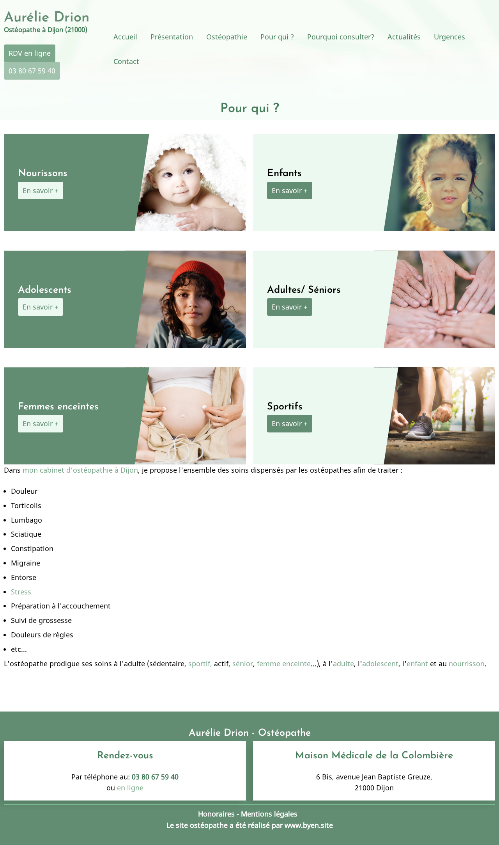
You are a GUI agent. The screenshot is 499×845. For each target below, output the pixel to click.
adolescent (380, 663)
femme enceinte (283, 663)
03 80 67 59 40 (32, 70)
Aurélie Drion (46, 18)
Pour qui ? (277, 36)
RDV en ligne (30, 53)
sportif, (199, 663)
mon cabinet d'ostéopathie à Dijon (80, 470)
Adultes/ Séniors (304, 290)
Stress (21, 591)
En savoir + (40, 190)
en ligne (130, 787)
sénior (242, 663)
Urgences (449, 36)
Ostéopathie (226, 36)
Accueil (125, 36)
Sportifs (285, 407)
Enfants (284, 173)
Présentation (171, 36)
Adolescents (44, 290)
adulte (343, 663)
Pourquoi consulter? (340, 36)
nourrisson (466, 663)
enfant (417, 663)
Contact (126, 61)
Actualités (404, 36)
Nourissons (42, 173)
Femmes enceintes (58, 407)
